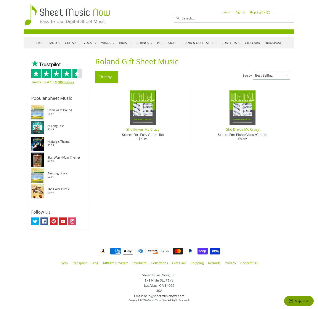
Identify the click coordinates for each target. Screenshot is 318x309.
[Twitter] (35, 221)
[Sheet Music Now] (67, 14)
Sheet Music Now (157, 300)
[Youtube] (63, 221)
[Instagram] (72, 221)
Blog (95, 263)
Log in (226, 12)
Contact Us (249, 263)
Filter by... (106, 76)
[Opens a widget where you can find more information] (299, 301)
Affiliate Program (115, 263)
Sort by (247, 75)
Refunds (214, 263)
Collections (159, 263)
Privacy (230, 263)
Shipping (197, 263)
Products (139, 263)
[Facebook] (44, 221)
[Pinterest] (54, 221)
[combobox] (234, 18)
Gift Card (179, 263)
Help (64, 263)
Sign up (240, 12)
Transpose (79, 263)
